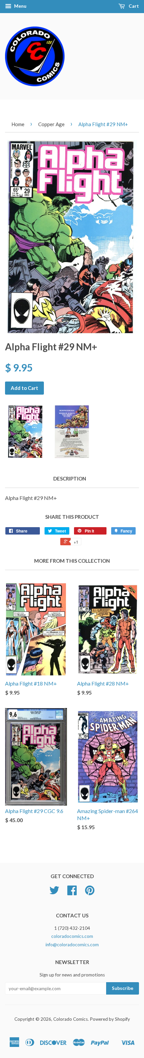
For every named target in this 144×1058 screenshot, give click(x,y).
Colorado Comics (70, 1019)
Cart (133, 6)
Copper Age (51, 124)
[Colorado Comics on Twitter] (54, 892)
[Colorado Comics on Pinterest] (90, 892)
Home (17, 124)
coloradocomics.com (72, 936)
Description (69, 478)
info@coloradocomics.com (72, 944)
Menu (19, 6)
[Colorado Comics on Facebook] (72, 892)
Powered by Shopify (110, 1019)
